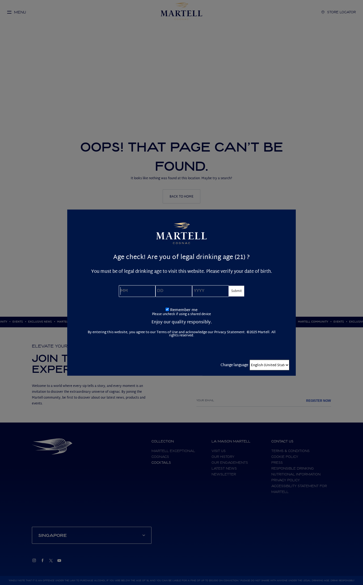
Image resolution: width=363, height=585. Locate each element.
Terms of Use (167, 332)
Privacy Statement (229, 332)
